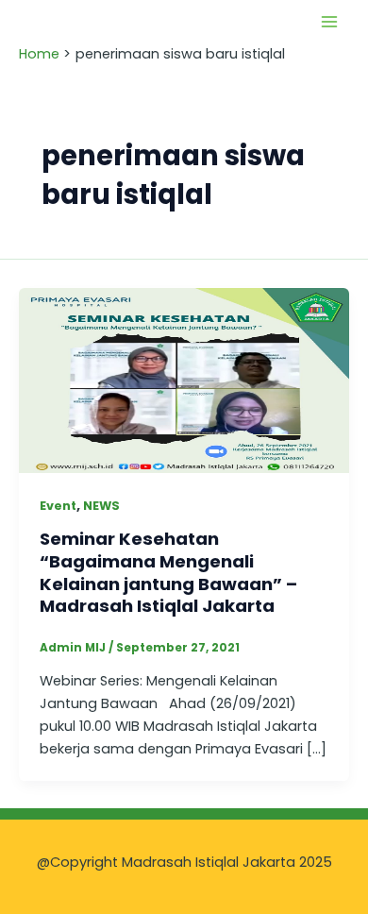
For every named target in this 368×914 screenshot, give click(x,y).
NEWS (101, 506)
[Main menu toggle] (329, 22)
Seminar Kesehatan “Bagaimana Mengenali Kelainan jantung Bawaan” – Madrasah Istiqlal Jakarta (168, 572)
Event (58, 506)
